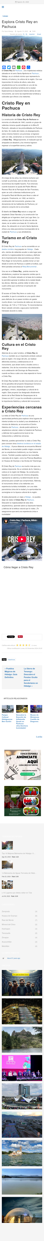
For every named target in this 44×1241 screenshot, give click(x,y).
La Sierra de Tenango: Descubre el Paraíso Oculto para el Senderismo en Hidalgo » (31, 677)
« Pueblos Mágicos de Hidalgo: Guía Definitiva (11, 673)
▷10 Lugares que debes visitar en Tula (17, 892)
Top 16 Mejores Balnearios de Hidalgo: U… (18, 853)
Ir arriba (39, 736)
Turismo (5, 16)
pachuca (12, 659)
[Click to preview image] (22, 48)
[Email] (14, 67)
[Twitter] (9, 67)
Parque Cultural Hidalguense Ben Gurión (7, 718)
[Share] (28, 67)
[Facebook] (4, 67)
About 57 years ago (13, 958)
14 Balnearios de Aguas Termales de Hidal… (19, 873)
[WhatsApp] (18, 67)
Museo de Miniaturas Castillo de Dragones (34, 718)
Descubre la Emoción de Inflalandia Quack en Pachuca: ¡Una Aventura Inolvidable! (22, 721)
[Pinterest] (23, 67)
